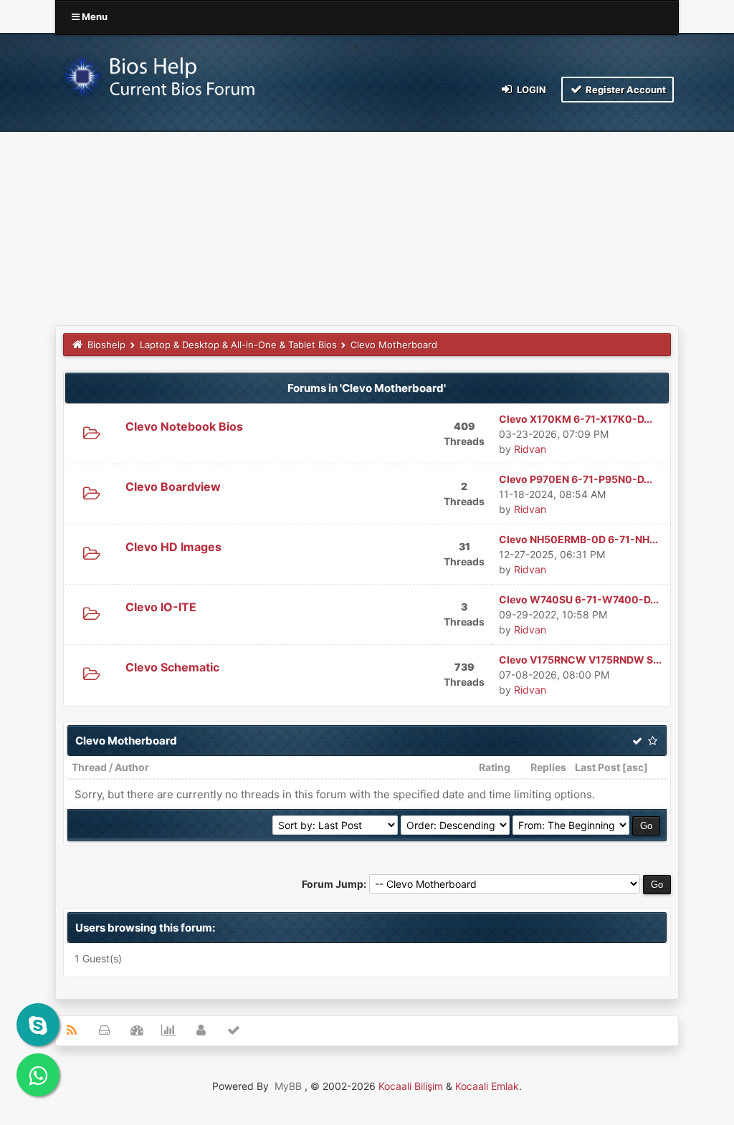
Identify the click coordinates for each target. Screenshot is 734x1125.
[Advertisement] (367, 218)
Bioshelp (106, 344)
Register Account (624, 89)
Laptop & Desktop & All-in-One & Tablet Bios (238, 344)
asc (635, 767)
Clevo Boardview (173, 486)
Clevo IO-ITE (160, 607)
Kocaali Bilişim (410, 1086)
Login (530, 89)
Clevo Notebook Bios (184, 426)
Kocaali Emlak (487, 1086)
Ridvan (530, 449)
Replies (548, 767)
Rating (494, 767)
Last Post (597, 767)
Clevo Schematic (172, 667)
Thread (89, 767)
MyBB (288, 1086)
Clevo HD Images (173, 547)
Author (132, 767)
